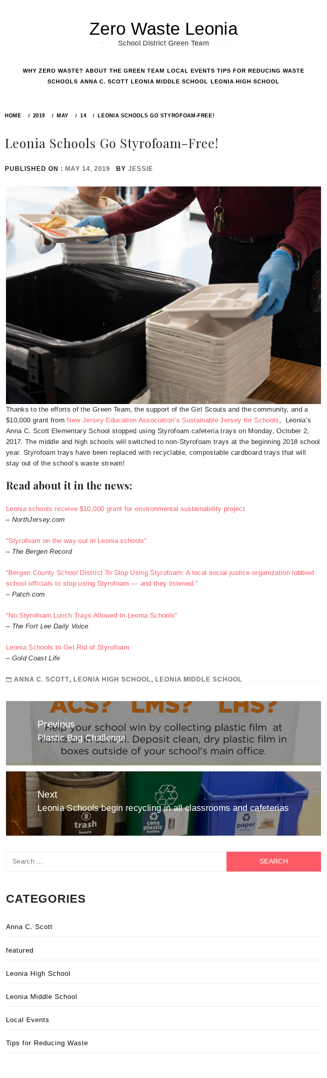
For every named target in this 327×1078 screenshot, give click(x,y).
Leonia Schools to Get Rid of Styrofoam (67, 647)
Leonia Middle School (169, 81)
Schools (62, 81)
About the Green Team (125, 70)
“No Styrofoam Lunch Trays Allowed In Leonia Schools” (91, 615)
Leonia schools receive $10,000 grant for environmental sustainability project (125, 509)
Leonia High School (245, 81)
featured (19, 950)
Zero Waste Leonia (163, 28)
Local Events (191, 70)
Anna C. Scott (104, 81)
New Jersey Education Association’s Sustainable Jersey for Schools (173, 420)
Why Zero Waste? (53, 70)
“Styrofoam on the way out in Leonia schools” (76, 541)
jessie (140, 168)
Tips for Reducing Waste (260, 70)
